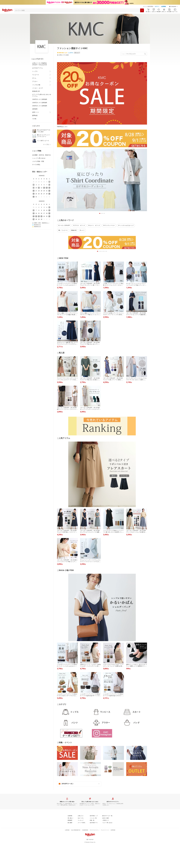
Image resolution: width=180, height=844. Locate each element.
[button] (173, 6)
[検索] (142, 10)
